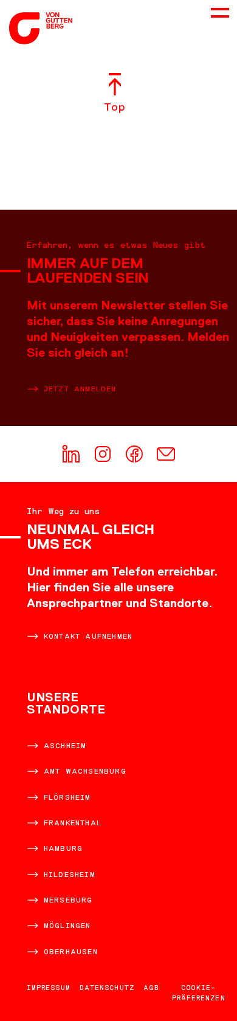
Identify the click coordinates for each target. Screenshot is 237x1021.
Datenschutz (107, 987)
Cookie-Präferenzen (198, 993)
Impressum (48, 987)
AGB (151, 987)
